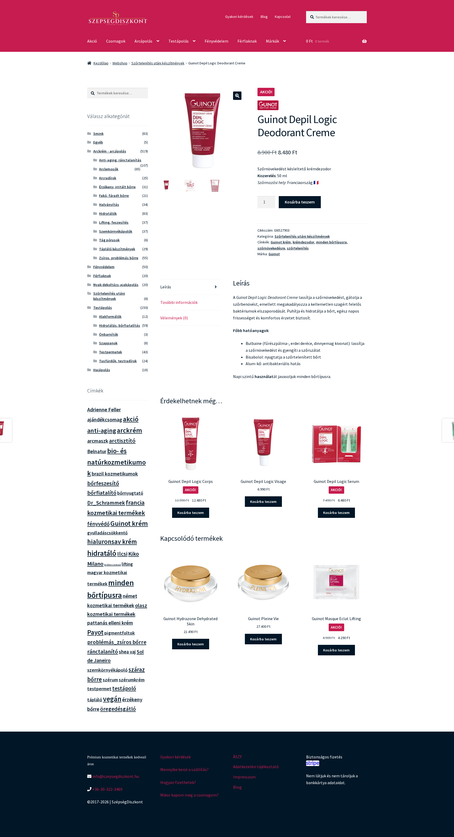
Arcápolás (143, 41)
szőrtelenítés (298, 248)
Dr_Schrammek (106, 502)
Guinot (274, 254)
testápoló (124, 688)
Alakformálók (110, 316)
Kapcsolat (283, 16)
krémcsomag (112, 564)
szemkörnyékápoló (107, 670)
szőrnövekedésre (271, 248)
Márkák (272, 41)
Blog (264, 16)
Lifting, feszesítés (113, 222)
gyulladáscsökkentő (107, 533)
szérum (110, 680)
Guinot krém (281, 242)
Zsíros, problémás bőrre (118, 258)
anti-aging (101, 430)
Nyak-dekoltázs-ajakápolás (115, 284)
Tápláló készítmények (117, 249)
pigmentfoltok (119, 633)
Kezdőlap (101, 63)
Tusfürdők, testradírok (118, 361)
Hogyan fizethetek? (178, 782)
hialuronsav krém (112, 542)
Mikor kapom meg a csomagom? (189, 795)
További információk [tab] (179, 302)
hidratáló (101, 553)
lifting (127, 564)
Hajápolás (101, 370)
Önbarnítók (108, 334)
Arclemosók (108, 169)
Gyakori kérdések (239, 16)
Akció (92, 41)
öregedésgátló (118, 708)
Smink (98, 133)
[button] (237, 95)
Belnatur (96, 451)
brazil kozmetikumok (115, 474)
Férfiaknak (247, 41)
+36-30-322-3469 (106, 789)
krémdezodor (303, 242)
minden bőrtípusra (331, 242)
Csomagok (115, 41)
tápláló (94, 700)
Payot (95, 632)
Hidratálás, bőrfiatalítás (119, 325)
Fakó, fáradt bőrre (114, 195)
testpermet (99, 689)
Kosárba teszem (300, 202)
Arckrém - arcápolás (109, 151)
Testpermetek (110, 352)
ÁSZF (237, 756)
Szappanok (108, 343)
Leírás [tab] (165, 286)
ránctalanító (102, 651)
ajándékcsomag (104, 419)
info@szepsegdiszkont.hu (115, 776)
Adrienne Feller (104, 409)
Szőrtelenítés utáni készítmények (157, 63)
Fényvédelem (216, 41)
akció (130, 419)
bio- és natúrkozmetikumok (116, 461)
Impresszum (244, 776)
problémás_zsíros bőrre (116, 642)
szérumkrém (132, 680)
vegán (112, 699)
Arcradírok (107, 178)
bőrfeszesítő (103, 483)
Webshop (119, 63)
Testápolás (178, 41)
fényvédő (98, 523)
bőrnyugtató (130, 493)
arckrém (129, 430)
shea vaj (127, 652)
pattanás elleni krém (110, 622)
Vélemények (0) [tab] (174, 317)
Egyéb (98, 142)
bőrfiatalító (101, 492)
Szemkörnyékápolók (115, 231)
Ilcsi (122, 553)
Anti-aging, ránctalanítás (120, 160)
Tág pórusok (109, 240)
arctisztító (122, 440)
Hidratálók (108, 213)
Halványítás (109, 204)
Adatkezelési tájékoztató (256, 766)
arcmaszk (97, 441)
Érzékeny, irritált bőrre (117, 187)
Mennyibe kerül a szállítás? (184, 769)
